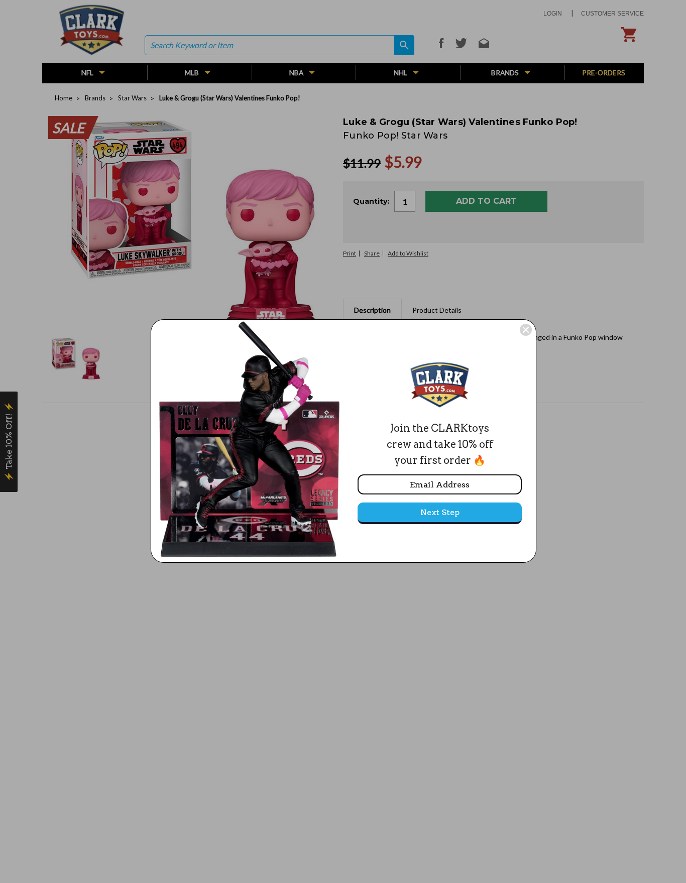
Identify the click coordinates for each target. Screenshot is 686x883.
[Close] (526, 330)
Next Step (440, 512)
